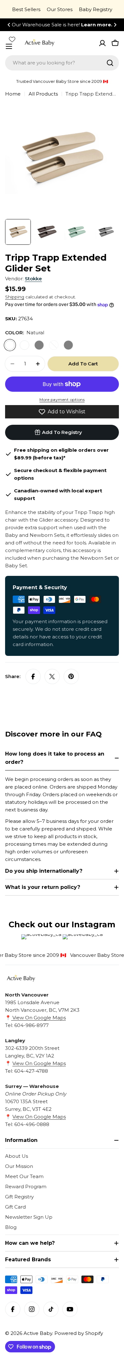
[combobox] (62, 62)
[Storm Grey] (39, 345)
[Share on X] (52, 676)
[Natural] (10, 345)
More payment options (62, 399)
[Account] (102, 43)
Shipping (14, 296)
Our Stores (59, 9)
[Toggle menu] (9, 46)
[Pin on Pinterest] (71, 676)
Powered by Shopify (78, 1333)
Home (13, 94)
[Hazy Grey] (68, 345)
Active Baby (38, 1333)
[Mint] (54, 345)
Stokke (33, 279)
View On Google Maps (38, 1018)
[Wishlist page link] (12, 39)
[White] (24, 345)
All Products (43, 94)
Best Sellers (26, 9)
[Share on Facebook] (33, 676)
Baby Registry (95, 9)
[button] (9, 25)
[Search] (110, 63)
